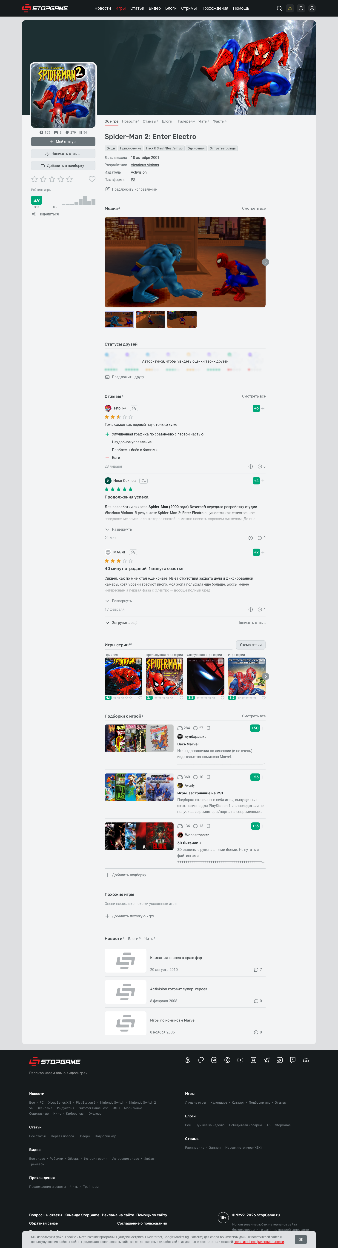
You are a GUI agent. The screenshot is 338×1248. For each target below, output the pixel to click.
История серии (96, 1159)
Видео (155, 8)
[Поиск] (279, 8)
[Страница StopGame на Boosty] (188, 1060)
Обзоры (84, 1136)
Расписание (194, 1148)
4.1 (108, 698)
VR (31, 1108)
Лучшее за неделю (209, 1125)
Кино (57, 1114)
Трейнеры (91, 1187)
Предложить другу (128, 377)
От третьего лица (223, 148)
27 (201, 728)
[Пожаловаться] (250, 466)
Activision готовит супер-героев (178, 989)
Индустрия (65, 1108)
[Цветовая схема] (290, 8)
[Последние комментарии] (301, 8)
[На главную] (45, 8)
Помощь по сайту (151, 1215)
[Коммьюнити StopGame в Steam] (280, 1060)
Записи (215, 1148)
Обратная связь (43, 1223)
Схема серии (251, 645)
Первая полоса (62, 1136)
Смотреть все (254, 208)
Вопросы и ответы (45, 1215)
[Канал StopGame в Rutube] (253, 1060)
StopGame (283, 1125)
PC (42, 1103)
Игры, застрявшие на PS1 (200, 793)
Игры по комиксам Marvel (172, 1020)
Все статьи (37, 1136)
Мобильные (133, 1108)
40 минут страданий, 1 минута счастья (144, 568)
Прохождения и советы (47, 1187)
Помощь (241, 8)
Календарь (218, 1103)
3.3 (190, 698)
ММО (116, 1108)
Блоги (171, 8)
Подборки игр (105, 1136)
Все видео (37, 1159)
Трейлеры (37, 1164)
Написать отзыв (66, 154)
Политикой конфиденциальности (259, 1242)
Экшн (111, 148)
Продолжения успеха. (127, 497)
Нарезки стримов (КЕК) (243, 1148)
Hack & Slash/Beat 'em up (164, 148)
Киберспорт (75, 1114)
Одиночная (196, 148)
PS (133, 179)
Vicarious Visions (145, 165)
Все (32, 1103)
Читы (74, 1187)
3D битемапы (189, 843)
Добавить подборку (129, 875)
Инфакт (150, 1159)
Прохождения (214, 8)
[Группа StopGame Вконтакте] (214, 1060)
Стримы (189, 8)
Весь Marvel (187, 744)
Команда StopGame (81, 1215)
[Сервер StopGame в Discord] (306, 1060)
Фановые (45, 1108)
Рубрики (56, 1159)
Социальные (39, 1114)
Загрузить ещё (124, 623)
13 (201, 826)
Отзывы (280, 1103)
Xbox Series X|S (59, 1103)
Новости (103, 8)
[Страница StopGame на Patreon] (201, 1060)
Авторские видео (125, 1159)
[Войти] (312, 8)
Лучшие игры (195, 1103)
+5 (268, 1125)
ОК (300, 1239)
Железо (95, 1114)
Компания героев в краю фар (176, 958)
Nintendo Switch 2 (142, 1103)
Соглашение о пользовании (142, 1223)
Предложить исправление (134, 189)
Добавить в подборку (65, 165)
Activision (139, 172)
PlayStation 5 (85, 1103)
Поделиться (48, 214)
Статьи (137, 8)
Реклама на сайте (118, 1215)
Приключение (130, 148)
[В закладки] (208, 728)
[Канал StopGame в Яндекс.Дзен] (227, 1060)
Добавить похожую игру (133, 916)
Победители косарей (245, 1125)
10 (201, 777)
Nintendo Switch (112, 1103)
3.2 (232, 698)
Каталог (238, 1103)
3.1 (149, 698)
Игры (120, 8)
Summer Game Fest (93, 1108)
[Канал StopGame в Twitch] (293, 1060)
